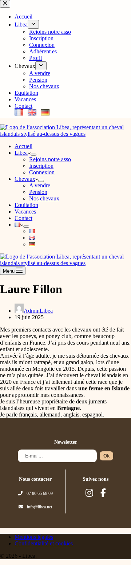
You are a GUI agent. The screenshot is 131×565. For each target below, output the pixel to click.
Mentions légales (34, 537)
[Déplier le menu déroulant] (33, 155)
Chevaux (25, 179)
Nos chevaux (44, 198)
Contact (23, 218)
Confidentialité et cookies (44, 543)
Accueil (23, 146)
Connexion (42, 172)
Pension (38, 192)
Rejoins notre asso (50, 159)
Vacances (25, 211)
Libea (21, 153)
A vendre (39, 185)
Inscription (41, 166)
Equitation (26, 205)
